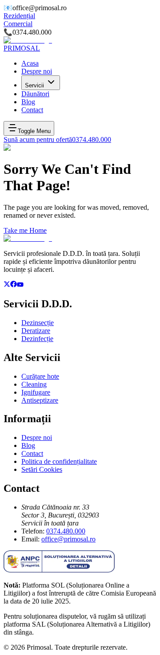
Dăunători (35, 94)
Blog (28, 102)
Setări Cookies (41, 469)
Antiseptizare (39, 400)
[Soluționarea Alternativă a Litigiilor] (59, 570)
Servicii (34, 85)
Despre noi (36, 71)
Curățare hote (40, 376)
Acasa (30, 63)
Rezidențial (19, 16)
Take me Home (25, 230)
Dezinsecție (37, 322)
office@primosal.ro (68, 539)
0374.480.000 (65, 531)
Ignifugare (35, 392)
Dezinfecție (37, 338)
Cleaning (34, 384)
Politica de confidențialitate (59, 461)
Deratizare (35, 330)
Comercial (18, 23)
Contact (32, 110)
